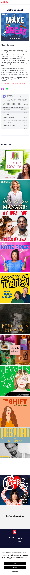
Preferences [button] (11, 558)
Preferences (15, 571)
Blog (19, 541)
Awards (12, 545)
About (20, 538)
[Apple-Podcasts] (3, 89)
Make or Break (15, 10)
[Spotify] (8, 89)
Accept (15, 563)
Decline (15, 567)
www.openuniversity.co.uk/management (13, 84)
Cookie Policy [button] (6, 557)
